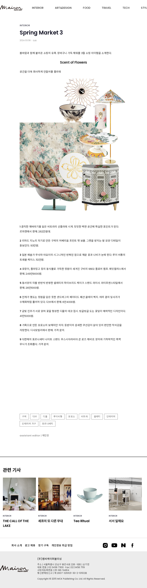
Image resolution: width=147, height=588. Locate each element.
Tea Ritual (82, 521)
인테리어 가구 (29, 423)
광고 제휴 (30, 545)
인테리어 (111, 416)
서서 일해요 (116, 521)
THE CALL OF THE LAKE (16, 523)
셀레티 (97, 416)
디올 (45, 416)
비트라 (84, 416)
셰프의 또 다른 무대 (50, 521)
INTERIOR (25, 25)
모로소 (71, 416)
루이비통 (57, 416)
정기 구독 (43, 545)
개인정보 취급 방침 (62, 545)
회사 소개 (16, 545)
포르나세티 (47, 423)
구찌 (24, 416)
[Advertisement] (73, 388)
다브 (34, 416)
